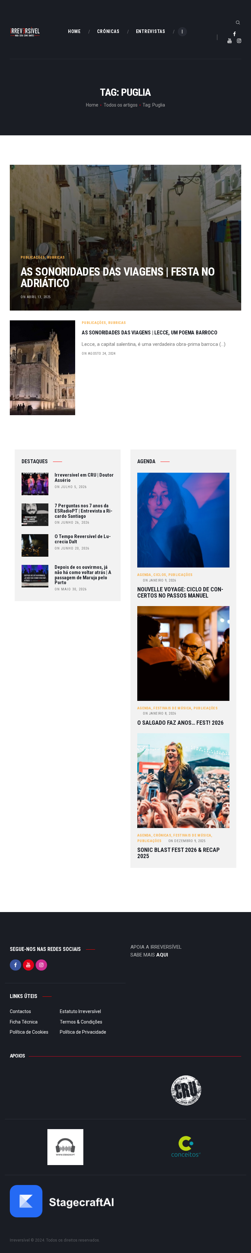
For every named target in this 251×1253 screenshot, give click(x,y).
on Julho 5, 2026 (71, 487)
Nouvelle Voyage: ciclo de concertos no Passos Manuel (180, 592)
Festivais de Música (172, 708)
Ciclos (159, 575)
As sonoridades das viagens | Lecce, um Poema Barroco (149, 333)
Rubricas (56, 257)
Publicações (33, 257)
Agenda (144, 575)
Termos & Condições (81, 1021)
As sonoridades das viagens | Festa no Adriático (117, 277)
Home (92, 105)
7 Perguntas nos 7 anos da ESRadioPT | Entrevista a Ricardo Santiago (83, 511)
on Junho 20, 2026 (72, 548)
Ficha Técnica (24, 1021)
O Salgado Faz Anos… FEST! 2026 (180, 723)
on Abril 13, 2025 (36, 297)
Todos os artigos (121, 105)
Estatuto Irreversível (80, 1011)
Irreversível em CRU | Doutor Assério (84, 478)
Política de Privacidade (83, 1032)
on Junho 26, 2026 (72, 522)
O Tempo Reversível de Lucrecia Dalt (83, 539)
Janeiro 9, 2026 (159, 580)
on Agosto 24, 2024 (98, 353)
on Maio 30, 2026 (71, 589)
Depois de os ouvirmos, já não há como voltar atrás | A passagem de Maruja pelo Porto (83, 575)
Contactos (20, 1011)
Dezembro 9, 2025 (187, 841)
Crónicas (162, 835)
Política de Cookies (29, 1032)
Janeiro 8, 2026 (159, 713)
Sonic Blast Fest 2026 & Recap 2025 (178, 853)
